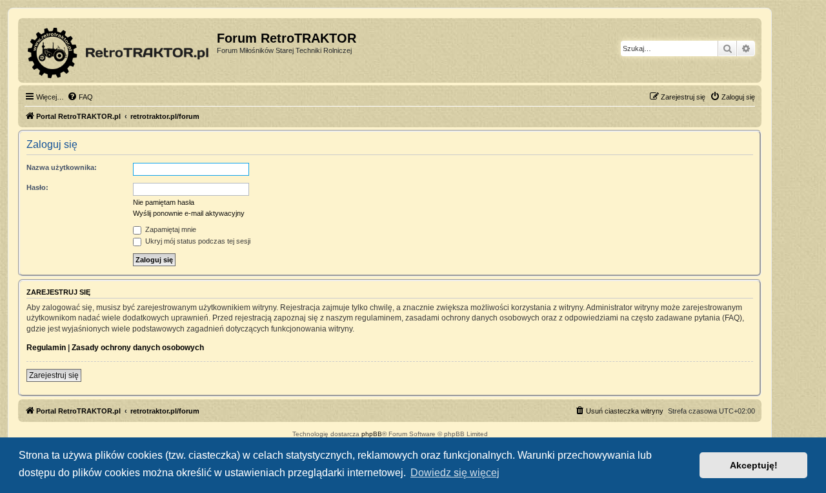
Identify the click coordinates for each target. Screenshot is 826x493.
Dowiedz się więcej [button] (454, 472)
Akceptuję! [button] (754, 465)
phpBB (371, 433)
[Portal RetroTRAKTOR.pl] (119, 50)
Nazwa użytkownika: (61, 167)
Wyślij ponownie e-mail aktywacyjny (189, 213)
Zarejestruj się (54, 375)
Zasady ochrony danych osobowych (138, 347)
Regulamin (46, 347)
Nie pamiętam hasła (163, 202)
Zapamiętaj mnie (169, 229)
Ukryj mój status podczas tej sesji (196, 241)
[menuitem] (80, 97)
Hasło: (37, 187)
